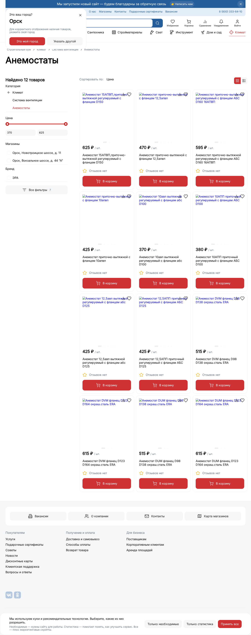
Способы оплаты (78, 544)
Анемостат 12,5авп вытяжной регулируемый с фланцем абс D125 (104, 362)
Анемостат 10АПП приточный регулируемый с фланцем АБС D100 (218, 260)
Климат (41, 49)
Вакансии (171, 11)
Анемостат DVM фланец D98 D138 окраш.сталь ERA (216, 360)
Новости (12, 555)
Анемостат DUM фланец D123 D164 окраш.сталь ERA (217, 462)
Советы (11, 550)
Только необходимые (163, 624)
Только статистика (200, 624)
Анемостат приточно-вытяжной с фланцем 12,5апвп (163, 156)
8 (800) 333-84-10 (230, 11)
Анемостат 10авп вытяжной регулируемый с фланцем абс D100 (160, 260)
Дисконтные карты (19, 561)
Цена (110, 79)
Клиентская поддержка (22, 566)
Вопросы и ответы (19, 572)
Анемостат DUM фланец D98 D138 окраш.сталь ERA (159, 462)
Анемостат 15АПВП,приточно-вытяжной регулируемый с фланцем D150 (104, 158)
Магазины (105, 11)
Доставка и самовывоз (82, 539)
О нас (92, 11)
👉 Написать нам (182, 4)
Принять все (230, 624)
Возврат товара (77, 550)
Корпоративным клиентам (145, 544)
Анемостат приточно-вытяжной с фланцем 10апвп (106, 258)
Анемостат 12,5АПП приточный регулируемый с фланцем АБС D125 (161, 362)
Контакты (120, 11)
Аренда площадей (139, 550)
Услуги (10, 539)
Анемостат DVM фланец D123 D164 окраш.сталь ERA (104, 462)
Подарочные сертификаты (145, 11)
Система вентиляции (65, 49)
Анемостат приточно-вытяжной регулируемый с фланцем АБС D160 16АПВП (218, 158)
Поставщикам (136, 539)
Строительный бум (19, 49)
